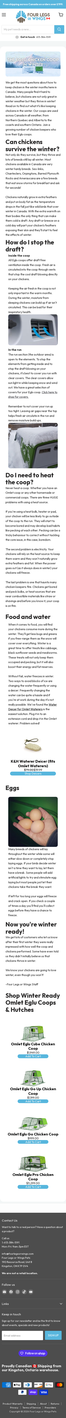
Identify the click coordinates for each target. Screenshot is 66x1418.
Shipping (31, 1403)
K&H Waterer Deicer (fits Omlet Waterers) (33, 763)
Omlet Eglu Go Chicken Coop (33, 1134)
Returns (55, 1403)
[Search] (59, 29)
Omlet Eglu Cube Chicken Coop (33, 1046)
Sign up (53, 1335)
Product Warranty (13, 1403)
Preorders (50, 1407)
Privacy (14, 1407)
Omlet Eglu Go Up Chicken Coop (33, 1091)
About (43, 1403)
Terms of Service (31, 1407)
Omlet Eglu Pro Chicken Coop (33, 1176)
